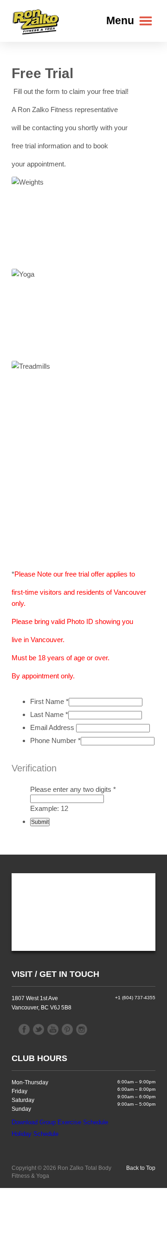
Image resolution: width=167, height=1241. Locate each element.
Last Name (49, 714)
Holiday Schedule (35, 1133)
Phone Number (55, 740)
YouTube (52, 1029)
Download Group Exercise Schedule (60, 1122)
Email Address (53, 727)
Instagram (81, 1029)
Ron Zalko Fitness (36, 21)
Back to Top (140, 1168)
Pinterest (67, 1029)
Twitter (38, 1029)
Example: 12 (49, 808)
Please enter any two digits (73, 789)
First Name (49, 701)
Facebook (24, 1029)
